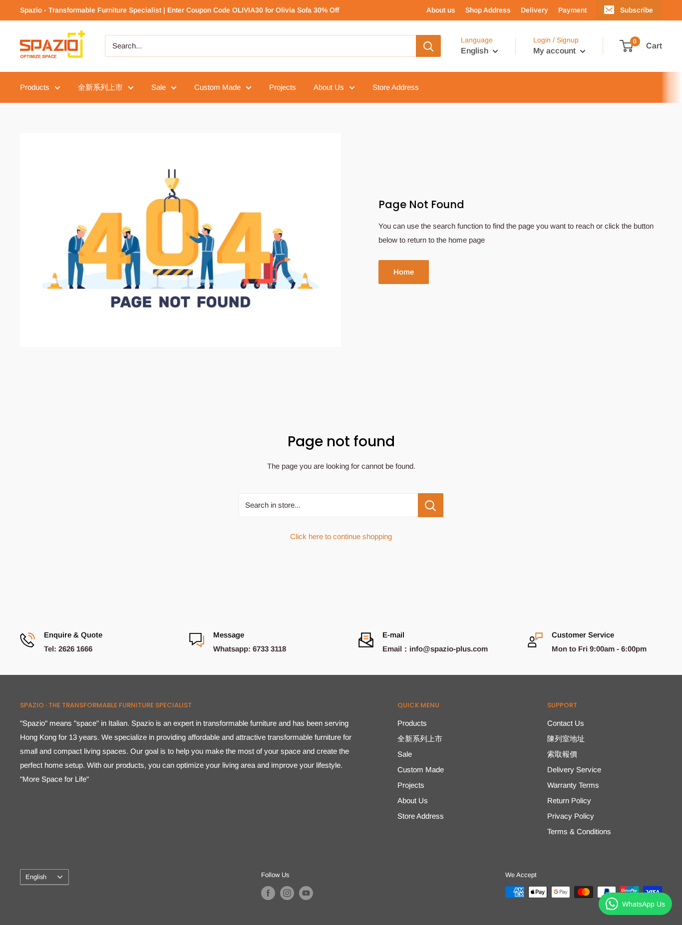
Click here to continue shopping (341, 536)
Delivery (534, 10)
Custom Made (217, 87)
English (35, 877)
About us (440, 10)
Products (34, 87)
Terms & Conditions (579, 831)
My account (555, 51)
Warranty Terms (573, 785)
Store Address (395, 87)
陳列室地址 (566, 738)
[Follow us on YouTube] (306, 893)
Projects (282, 87)
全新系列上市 (100, 87)
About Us (329, 87)
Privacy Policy (570, 816)
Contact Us (565, 723)
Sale (158, 87)
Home (403, 272)
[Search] (428, 46)
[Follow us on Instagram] (287, 893)
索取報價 (562, 754)
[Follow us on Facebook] (268, 893)
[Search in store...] (430, 505)
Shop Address (488, 10)
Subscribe (636, 10)
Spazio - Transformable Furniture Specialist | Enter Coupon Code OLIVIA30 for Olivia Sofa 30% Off (179, 10)
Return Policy (569, 800)
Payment (572, 10)
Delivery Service (574, 769)
